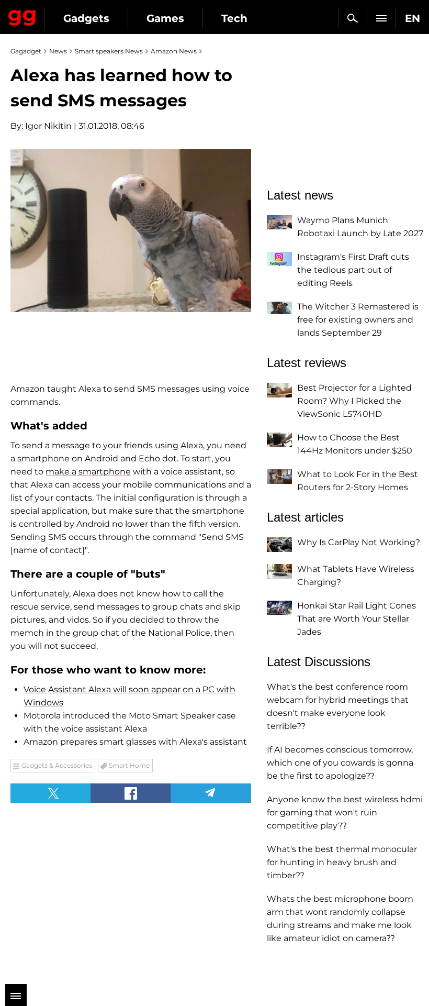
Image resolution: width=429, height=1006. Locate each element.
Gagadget (22, 15)
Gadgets (86, 18)
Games (165, 18)
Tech (234, 18)
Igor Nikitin (48, 126)
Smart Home (129, 765)
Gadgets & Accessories (56, 765)
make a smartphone (88, 472)
